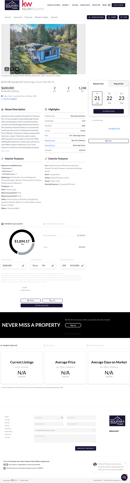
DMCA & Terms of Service (111, 480)
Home (7, 417)
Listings (7, 419)
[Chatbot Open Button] (124, 477)
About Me (8, 434)
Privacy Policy (98, 480)
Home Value (8, 431)
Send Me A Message (85, 448)
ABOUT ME (96, 5)
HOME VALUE (85, 5)
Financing (8, 428)
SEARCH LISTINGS (53, 5)
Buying (7, 422)
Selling (7, 425)
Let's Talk (118, 5)
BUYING (65, 5)
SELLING (75, 5)
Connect (7, 437)
